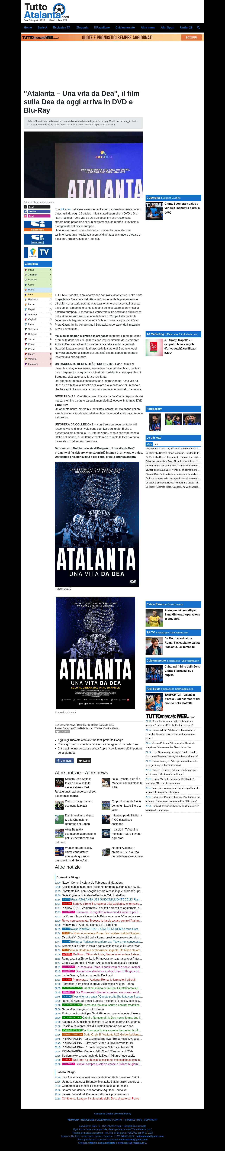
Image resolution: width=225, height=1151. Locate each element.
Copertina (153, 197)
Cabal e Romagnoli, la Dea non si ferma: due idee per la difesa (111, 1017)
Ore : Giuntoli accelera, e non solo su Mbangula (106, 992)
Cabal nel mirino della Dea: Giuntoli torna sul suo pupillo (108, 988)
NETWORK (73, 1119)
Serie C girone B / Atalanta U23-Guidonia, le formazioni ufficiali (107, 903)
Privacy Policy (123, 1113)
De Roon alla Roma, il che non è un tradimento (105, 967)
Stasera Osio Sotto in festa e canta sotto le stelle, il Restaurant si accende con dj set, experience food (75, 787)
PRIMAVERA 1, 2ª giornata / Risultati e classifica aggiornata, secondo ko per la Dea (117, 907)
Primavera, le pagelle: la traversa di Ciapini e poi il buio (103, 912)
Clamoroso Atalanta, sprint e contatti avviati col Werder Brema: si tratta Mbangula (123, 1004)
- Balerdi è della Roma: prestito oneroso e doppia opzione (105, 937)
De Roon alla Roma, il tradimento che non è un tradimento (175, 457)
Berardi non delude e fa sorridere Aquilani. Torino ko (94, 1090)
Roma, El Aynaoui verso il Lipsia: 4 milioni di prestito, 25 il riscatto (102, 1000)
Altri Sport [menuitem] (167, 27)
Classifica (31, 263)
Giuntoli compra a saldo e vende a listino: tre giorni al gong (106, 1064)
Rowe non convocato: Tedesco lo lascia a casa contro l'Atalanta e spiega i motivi (112, 920)
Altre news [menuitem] (148, 27)
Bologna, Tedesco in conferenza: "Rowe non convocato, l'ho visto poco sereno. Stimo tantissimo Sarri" (130, 941)
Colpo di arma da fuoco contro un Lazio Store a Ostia (126, 805)
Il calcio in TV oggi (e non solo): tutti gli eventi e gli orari (126, 833)
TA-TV (151, 632)
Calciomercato (156, 660)
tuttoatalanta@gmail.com (150, 1136)
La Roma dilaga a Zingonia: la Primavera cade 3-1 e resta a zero (102, 916)
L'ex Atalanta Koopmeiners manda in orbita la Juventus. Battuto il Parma (107, 1077)
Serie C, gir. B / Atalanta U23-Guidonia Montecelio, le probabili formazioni (119, 1034)
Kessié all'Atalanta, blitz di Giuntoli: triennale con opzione (97, 1026)
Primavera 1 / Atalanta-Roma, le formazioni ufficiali (99, 979)
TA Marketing (155, 334)
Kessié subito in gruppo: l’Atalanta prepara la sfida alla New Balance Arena (108, 886)
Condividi (66, 760)
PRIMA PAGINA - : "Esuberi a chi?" (96, 1051)
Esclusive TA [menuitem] (61, 27)
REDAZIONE (88, 1119)
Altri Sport (153, 688)
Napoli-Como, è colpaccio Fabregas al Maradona (92, 882)
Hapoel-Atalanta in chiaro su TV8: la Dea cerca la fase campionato (127, 852)
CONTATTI (118, 1119)
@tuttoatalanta (110, 728)
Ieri (156, 444)
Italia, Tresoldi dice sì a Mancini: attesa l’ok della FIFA (127, 783)
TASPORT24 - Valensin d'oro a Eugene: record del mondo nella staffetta (182, 699)
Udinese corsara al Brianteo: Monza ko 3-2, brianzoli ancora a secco (104, 1081)
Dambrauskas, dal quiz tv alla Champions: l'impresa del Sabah (79, 819)
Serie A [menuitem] (42, 27)
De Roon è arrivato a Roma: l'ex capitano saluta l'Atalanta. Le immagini (110, 933)
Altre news (69, 725)
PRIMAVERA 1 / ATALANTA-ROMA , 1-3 (110, 929)
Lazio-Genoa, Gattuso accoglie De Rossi (87, 975)
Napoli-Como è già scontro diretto (83, 1009)
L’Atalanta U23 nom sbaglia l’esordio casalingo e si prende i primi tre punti (108, 891)
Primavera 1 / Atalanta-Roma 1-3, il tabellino (89, 924)
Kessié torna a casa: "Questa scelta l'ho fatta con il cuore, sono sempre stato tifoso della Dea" (125, 996)
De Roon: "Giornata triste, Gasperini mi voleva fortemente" (104, 954)
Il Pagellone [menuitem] (102, 27)
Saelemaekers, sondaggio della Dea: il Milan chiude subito (98, 1055)
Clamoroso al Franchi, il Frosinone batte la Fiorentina (95, 1085)
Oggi (149, 444)
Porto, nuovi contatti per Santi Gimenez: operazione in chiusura (101, 1013)
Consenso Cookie (103, 1113)
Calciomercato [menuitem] (125, 27)
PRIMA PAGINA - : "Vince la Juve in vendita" (96, 1042)
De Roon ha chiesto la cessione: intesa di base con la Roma (105, 1059)
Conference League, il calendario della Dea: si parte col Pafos (100, 1098)
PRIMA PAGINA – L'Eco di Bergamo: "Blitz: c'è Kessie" (96, 1047)
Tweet (86, 760)
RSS (139, 1119)
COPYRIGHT (151, 1119)
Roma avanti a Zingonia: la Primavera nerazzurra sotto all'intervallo (103, 958)
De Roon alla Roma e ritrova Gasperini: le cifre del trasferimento (112, 1030)
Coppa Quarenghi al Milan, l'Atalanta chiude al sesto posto (98, 962)
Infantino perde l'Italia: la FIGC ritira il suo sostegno (127, 819)
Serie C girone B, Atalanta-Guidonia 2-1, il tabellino (94, 895)
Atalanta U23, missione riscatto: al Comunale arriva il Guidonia (101, 1021)
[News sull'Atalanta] (46, 11)
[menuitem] (198, 27)
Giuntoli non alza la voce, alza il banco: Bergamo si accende (107, 971)
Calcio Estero (156, 604)
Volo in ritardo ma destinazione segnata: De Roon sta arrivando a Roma (111, 950)
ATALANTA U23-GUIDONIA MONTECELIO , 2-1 (115, 899)
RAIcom (65, 209)
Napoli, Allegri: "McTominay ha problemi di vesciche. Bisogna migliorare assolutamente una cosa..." (170, 734)
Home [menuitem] (28, 27)
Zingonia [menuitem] (82, 27)
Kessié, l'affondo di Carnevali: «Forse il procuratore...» (95, 1094)
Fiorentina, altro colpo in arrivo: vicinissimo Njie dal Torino (98, 983)
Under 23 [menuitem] (186, 27)
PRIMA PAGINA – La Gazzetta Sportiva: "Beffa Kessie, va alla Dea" (104, 1038)
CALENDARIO (104, 1119)
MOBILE (130, 1119)
